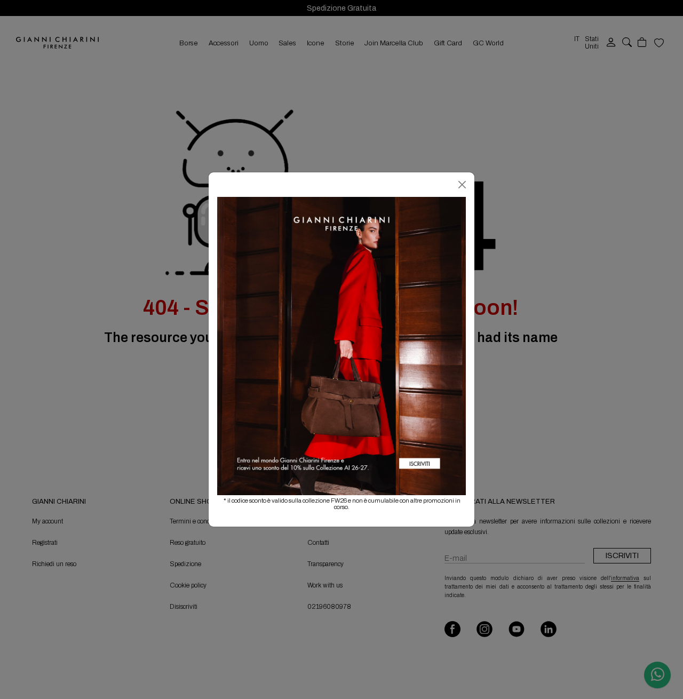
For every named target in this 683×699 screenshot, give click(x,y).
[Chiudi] (462, 185)
